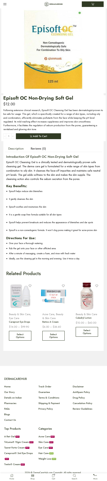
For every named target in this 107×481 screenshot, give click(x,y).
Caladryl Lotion (84, 317)
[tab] (16, 148)
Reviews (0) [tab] (38, 148)
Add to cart (40, 136)
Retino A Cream (50, 321)
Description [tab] (16, 148)
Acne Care (48, 314)
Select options (20, 336)
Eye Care (14, 318)
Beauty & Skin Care (19, 314)
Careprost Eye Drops (19, 321)
